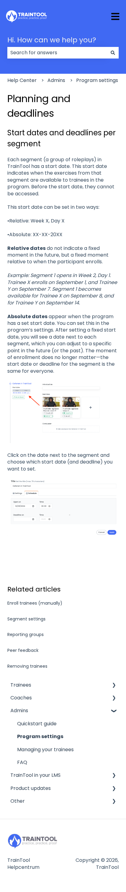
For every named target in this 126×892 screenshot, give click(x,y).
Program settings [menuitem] (40, 736)
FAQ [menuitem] (22, 762)
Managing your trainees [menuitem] (45, 749)
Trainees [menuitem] (20, 684)
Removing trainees (27, 666)
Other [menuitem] (17, 801)
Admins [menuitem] (19, 710)
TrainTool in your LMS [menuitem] (35, 775)
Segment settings (26, 619)
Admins (56, 80)
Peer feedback (23, 650)
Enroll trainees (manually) (34, 603)
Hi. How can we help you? (51, 40)
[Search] (113, 53)
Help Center (22, 80)
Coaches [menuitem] (21, 697)
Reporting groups (25, 634)
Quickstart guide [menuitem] (37, 723)
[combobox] (57, 53)
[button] (114, 685)
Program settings (97, 80)
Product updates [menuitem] (30, 788)
